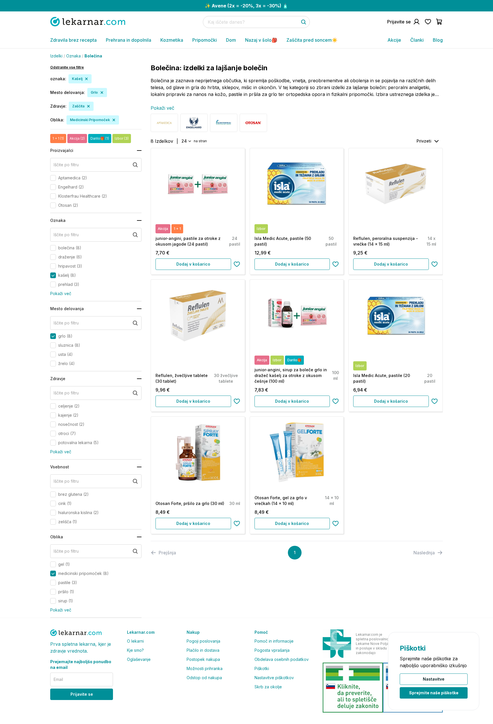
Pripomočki (204, 40)
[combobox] (186, 141)
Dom (231, 40)
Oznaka (73, 55)
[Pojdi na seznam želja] (428, 21)
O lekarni (135, 641)
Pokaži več (60, 293)
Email (58, 679)
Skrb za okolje (268, 686)
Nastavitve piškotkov (274, 677)
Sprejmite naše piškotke (433, 692)
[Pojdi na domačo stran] (87, 21)
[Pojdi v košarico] (439, 21)
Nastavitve (433, 679)
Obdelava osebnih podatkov (281, 659)
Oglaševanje (139, 659)
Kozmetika (171, 40)
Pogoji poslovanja (203, 641)
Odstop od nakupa (204, 677)
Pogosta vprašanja (272, 650)
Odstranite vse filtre (67, 67)
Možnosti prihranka (205, 668)
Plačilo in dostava (203, 650)
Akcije (394, 40)
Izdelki (56, 55)
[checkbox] (53, 178)
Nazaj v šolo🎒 (261, 40)
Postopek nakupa (203, 659)
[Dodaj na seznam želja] (236, 264)
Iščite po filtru (66, 164)
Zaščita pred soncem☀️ (312, 40)
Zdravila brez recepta (73, 40)
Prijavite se (81, 694)
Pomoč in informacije (274, 641)
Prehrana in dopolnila (128, 40)
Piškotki (261, 668)
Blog (438, 40)
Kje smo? (135, 650)
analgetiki (419, 87)
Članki (417, 40)
